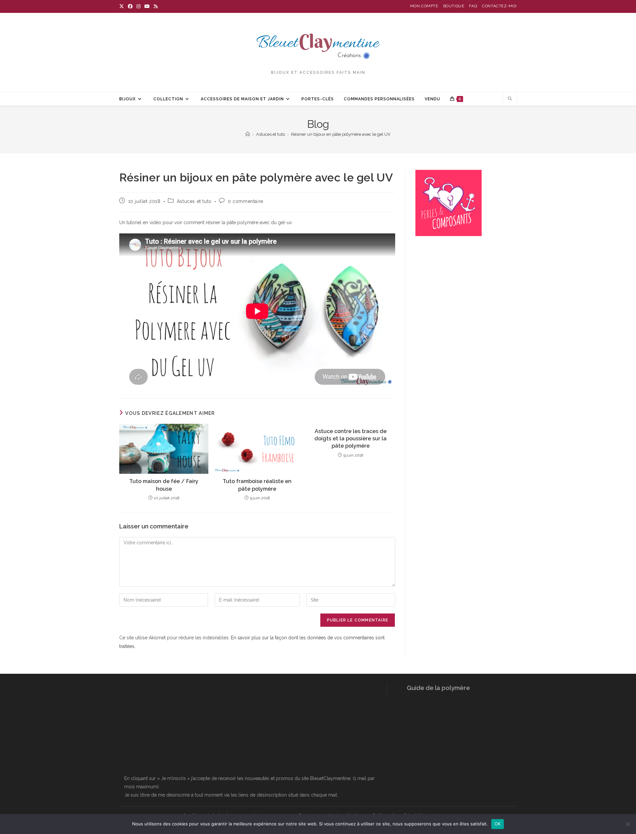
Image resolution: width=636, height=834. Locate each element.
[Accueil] (247, 134)
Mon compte (424, 6)
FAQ (473, 6)
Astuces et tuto (194, 201)
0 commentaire (245, 201)
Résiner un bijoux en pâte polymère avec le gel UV (341, 134)
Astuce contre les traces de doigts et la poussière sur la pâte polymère (350, 438)
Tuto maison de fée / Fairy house (163, 485)
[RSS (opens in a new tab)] (156, 6)
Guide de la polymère (438, 687)
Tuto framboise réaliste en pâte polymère (257, 485)
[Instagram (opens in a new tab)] (138, 6)
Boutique (453, 6)
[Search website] (509, 99)
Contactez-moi (499, 6)
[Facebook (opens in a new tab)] (130, 6)
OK (498, 823)
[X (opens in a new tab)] (122, 6)
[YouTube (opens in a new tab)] (147, 6)
